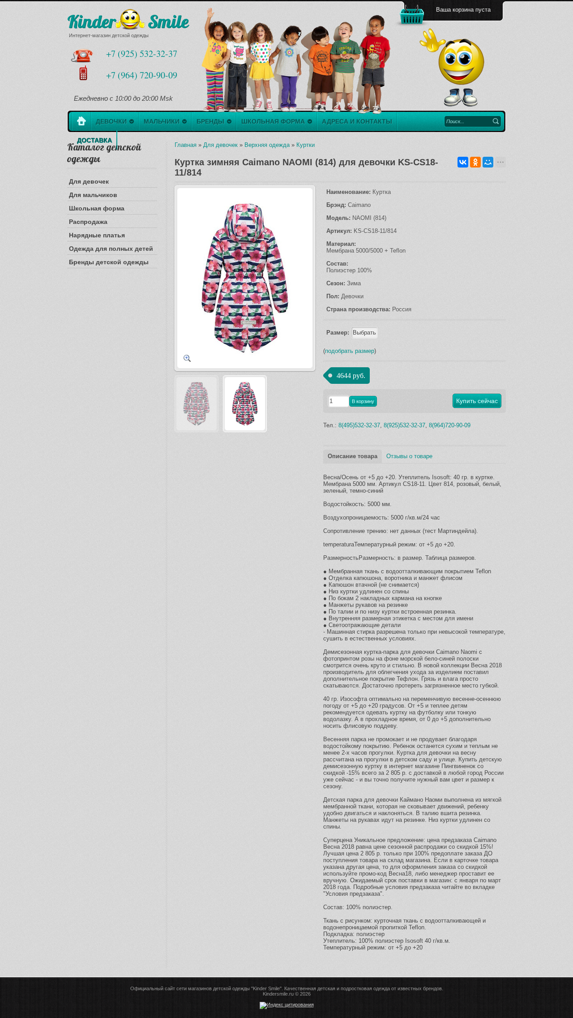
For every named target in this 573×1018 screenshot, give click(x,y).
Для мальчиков (93, 194)
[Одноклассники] (475, 162)
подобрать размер (349, 351)
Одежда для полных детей (111, 248)
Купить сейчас (477, 400)
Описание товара (352, 456)
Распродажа (88, 221)
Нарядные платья (97, 235)
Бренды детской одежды (109, 262)
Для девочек (89, 181)
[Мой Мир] (488, 162)
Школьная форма (96, 208)
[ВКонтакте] (463, 162)
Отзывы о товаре (409, 456)
